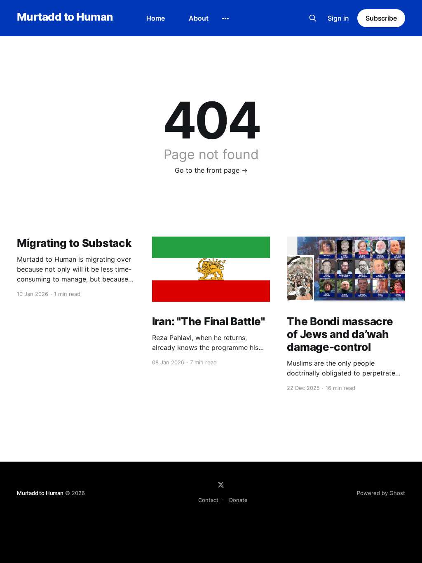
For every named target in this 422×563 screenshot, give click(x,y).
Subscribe (381, 18)
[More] (225, 18)
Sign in (338, 18)
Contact (208, 500)
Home (155, 18)
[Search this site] (312, 18)
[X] (221, 484)
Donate (238, 500)
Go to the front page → (211, 170)
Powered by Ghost (381, 493)
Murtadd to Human (65, 17)
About (199, 18)
